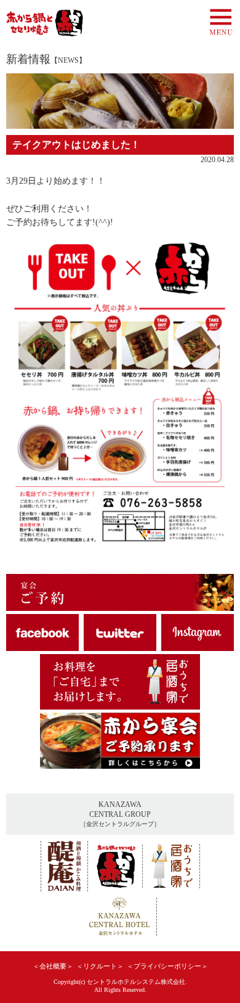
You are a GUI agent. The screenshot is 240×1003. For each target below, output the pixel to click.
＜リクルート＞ (100, 966)
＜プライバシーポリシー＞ (167, 966)
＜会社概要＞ (53, 966)
